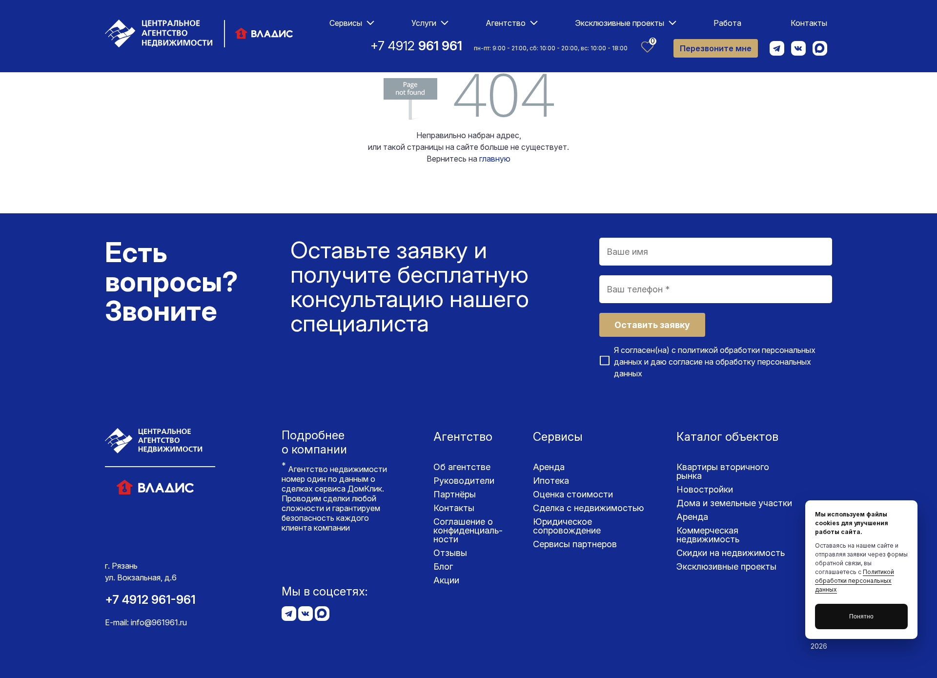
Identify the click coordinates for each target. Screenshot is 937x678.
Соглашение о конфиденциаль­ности (468, 530)
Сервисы (345, 23)
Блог (443, 566)
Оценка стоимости (573, 494)
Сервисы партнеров (575, 544)
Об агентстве (461, 467)
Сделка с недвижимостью (588, 508)
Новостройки (704, 489)
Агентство (506, 23)
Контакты (809, 23)
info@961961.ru (159, 622)
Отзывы (450, 553)
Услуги (423, 23)
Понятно (861, 616)
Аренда (549, 467)
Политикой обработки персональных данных (854, 580)
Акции (446, 580)
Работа (727, 23)
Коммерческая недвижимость (707, 534)
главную (494, 159)
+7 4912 (416, 45)
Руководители (463, 480)
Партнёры (454, 494)
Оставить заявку (652, 325)
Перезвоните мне (716, 48)
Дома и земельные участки (734, 503)
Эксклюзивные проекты (619, 23)
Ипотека (551, 480)
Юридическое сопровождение (567, 525)
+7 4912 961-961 (150, 600)
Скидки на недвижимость (730, 553)
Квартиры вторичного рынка (722, 471)
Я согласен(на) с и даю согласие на (714, 361)
